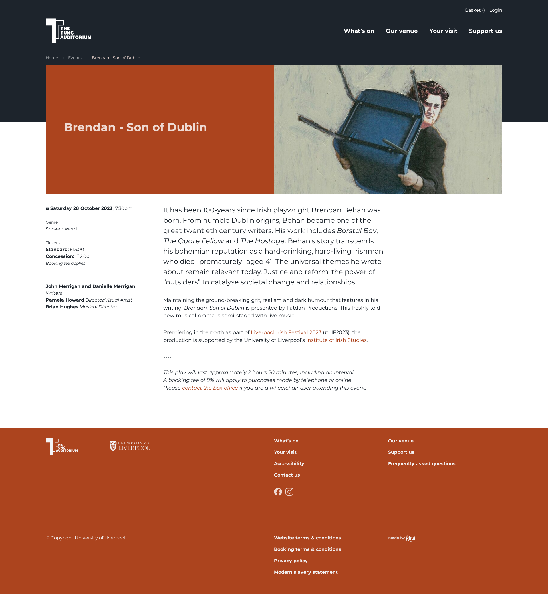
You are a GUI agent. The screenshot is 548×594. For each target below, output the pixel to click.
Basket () (475, 10)
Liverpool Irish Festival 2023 (286, 332)
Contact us (287, 475)
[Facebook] (278, 492)
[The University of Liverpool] (130, 446)
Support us (485, 30)
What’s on (359, 30)
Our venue (402, 30)
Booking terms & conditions (307, 549)
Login (495, 10)
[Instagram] (289, 492)
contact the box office (210, 388)
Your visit (443, 30)
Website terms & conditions (307, 538)
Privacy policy (291, 560)
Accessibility (289, 463)
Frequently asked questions (422, 463)
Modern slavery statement (306, 572)
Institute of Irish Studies (336, 340)
